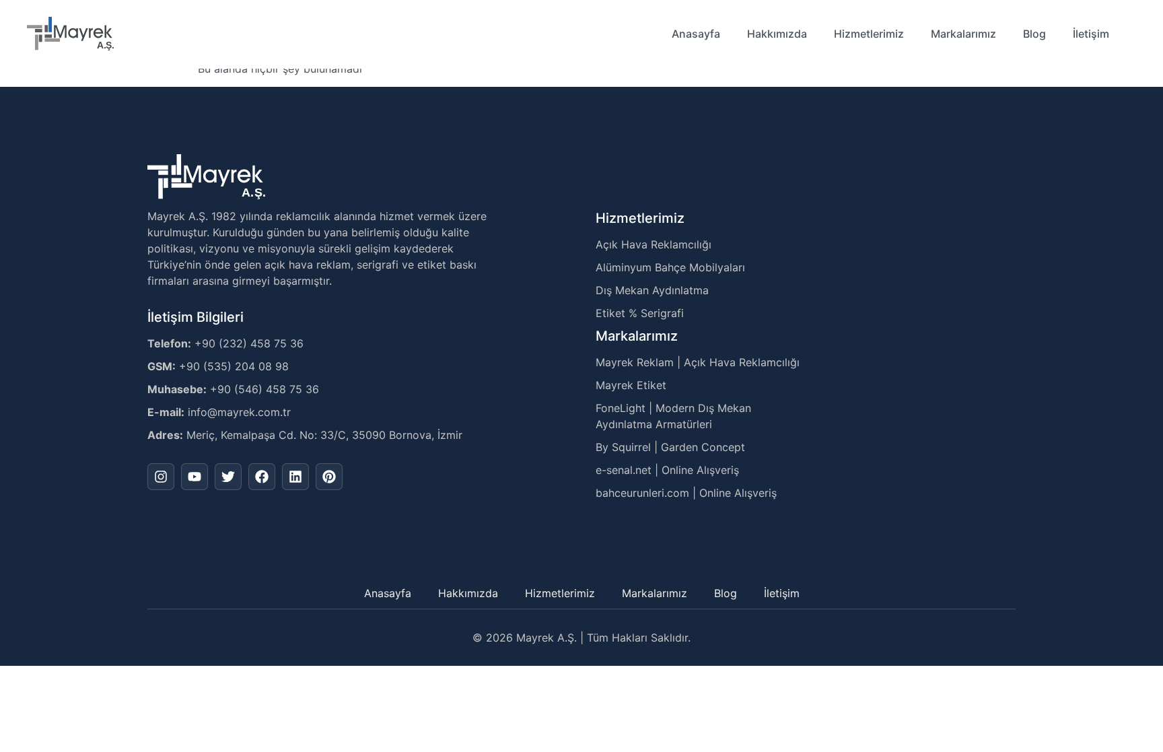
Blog (1034, 33)
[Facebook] (261, 476)
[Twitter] (228, 476)
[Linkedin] (295, 476)
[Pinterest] (329, 476)
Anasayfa (696, 33)
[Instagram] (160, 476)
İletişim (1091, 33)
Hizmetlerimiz (869, 33)
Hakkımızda (777, 33)
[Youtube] (194, 476)
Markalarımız (963, 33)
